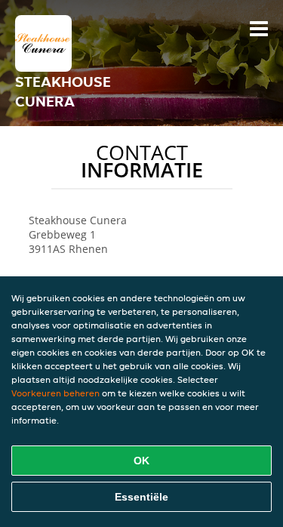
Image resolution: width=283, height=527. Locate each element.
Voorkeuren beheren (55, 393)
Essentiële (141, 497)
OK (141, 461)
